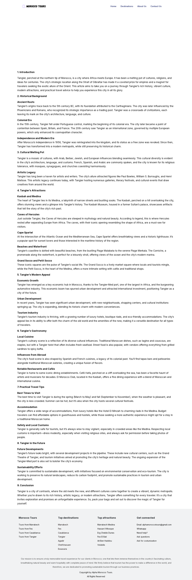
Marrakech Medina (106, 524)
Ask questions (143, 537)
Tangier (61, 537)
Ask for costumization (147, 541)
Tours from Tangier (28, 537)
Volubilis (101, 545)
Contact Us (156, 6)
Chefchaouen (64, 545)
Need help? (142, 533)
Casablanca (63, 533)
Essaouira (62, 549)
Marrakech (63, 524)
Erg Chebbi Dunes (105, 533)
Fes (59, 529)
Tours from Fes (26, 529)
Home (113, 6)
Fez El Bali (102, 537)
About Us (141, 6)
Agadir (61, 541)
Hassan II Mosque (105, 529)
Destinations (127, 6)
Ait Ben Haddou (104, 541)
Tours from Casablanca (29, 533)
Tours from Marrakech (29, 524)
